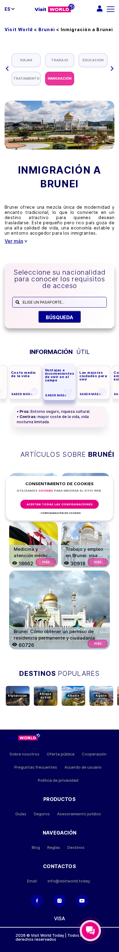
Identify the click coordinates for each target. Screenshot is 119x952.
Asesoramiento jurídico (79, 814)
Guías (20, 814)
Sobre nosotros (24, 754)
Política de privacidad (58, 780)
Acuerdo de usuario (83, 767)
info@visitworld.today (69, 881)
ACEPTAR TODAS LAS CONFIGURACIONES (60, 504)
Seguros (42, 814)
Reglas (53, 847)
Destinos (76, 847)
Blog (36, 847)
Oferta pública (60, 754)
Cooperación (94, 754)
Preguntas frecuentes (35, 767)
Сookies (45, 490)
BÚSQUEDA (59, 317)
